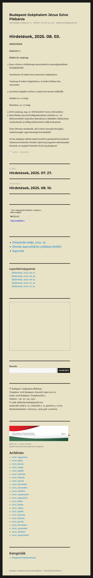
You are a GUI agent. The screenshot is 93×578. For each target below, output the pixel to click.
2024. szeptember (20, 535)
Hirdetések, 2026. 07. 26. (24, 283)
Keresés (13, 366)
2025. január (18, 521)
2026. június (18, 464)
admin (15, 152)
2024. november (19, 528)
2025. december (19, 484)
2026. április (18, 471)
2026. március (18, 474)
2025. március (18, 515)
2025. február (18, 518)
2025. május (17, 508)
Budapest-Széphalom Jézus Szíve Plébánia (25, 571)
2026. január (18, 481)
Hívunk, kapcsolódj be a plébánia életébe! (37, 246)
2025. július (17, 501)
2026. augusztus (19, 457)
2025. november (19, 487)
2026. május (17, 467)
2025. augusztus (19, 498)
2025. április (17, 511)
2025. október (18, 491)
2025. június (17, 504)
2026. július (17, 460)
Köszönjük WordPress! (53, 571)
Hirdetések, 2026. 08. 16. (23, 273)
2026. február (18, 477)
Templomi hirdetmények (24, 557)
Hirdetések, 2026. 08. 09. (24, 276)
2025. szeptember (20, 494)
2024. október (18, 532)
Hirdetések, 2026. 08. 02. (24, 279)
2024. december (19, 525)
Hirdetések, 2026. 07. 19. (23, 286)
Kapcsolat (18, 250)
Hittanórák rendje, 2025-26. (29, 242)
